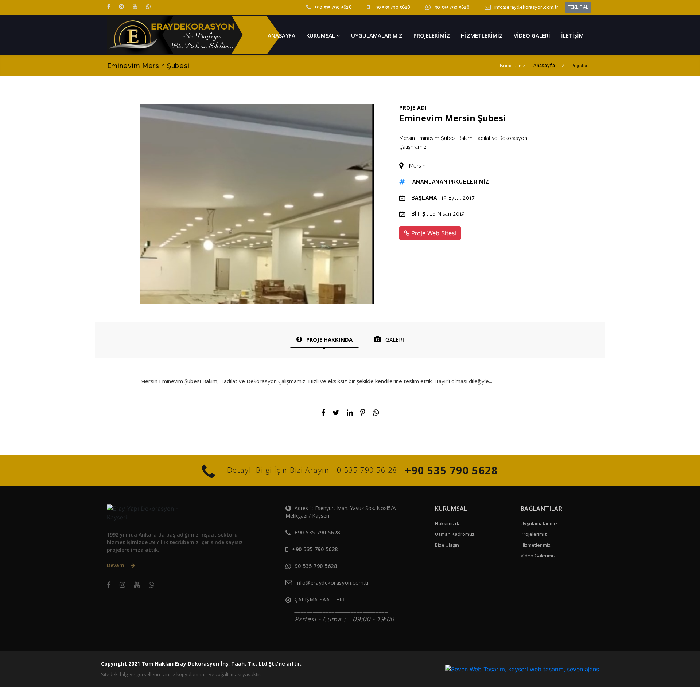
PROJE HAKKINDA (329, 339)
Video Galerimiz (538, 555)
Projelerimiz (534, 534)
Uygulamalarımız (539, 523)
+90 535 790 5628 (333, 7)
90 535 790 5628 (452, 7)
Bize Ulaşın (447, 545)
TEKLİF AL (578, 7)
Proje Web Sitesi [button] (432, 233)
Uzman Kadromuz (455, 534)
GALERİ (394, 339)
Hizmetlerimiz (536, 545)
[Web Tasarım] (522, 669)
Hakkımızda (448, 523)
